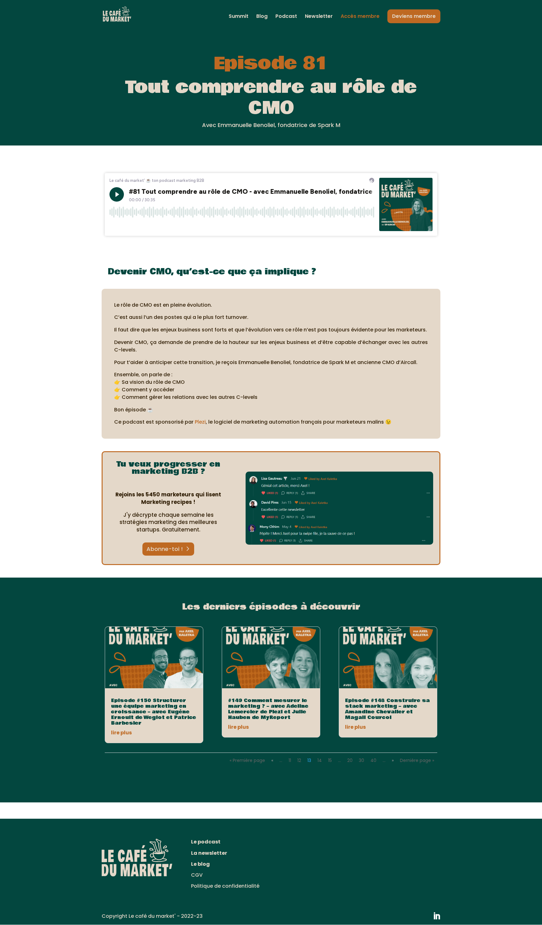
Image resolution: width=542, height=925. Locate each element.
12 (299, 760)
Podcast (286, 17)
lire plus (121, 732)
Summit (238, 17)
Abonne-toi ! (164, 549)
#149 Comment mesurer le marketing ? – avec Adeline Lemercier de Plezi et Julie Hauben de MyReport (268, 709)
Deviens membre (414, 16)
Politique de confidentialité (225, 886)
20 (350, 760)
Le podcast (206, 841)
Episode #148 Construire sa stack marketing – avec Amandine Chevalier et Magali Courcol (387, 709)
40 (373, 760)
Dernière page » (417, 760)
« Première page (247, 760)
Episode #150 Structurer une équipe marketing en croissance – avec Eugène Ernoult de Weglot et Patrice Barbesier (153, 712)
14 (319, 760)
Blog (262, 17)
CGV (197, 875)
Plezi (200, 422)
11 (290, 760)
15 (330, 760)
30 (361, 760)
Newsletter (319, 17)
